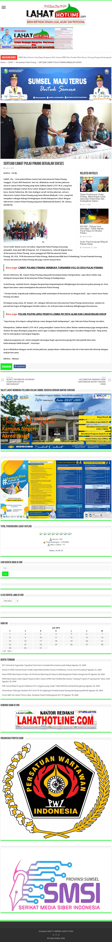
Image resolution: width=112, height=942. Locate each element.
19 (71, 641)
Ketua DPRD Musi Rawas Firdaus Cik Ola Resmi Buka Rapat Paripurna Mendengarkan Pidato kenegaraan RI (46, 674)
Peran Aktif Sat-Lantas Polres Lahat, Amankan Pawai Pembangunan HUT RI (33, 695)
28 (102, 644)
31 (41, 648)
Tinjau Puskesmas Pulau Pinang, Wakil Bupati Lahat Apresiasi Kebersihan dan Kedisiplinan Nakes (92, 197)
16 (25, 641)
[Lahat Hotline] (56, 13)
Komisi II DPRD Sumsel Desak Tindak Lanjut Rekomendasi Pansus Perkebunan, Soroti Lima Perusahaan (44, 670)
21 (102, 641)
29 (10, 648)
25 (56, 644)
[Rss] (53, 935)
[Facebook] (56, 935)
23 (25, 644)
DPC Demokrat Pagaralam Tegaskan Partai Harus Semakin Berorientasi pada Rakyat (36, 665)
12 (71, 637)
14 (102, 637)
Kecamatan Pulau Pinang (26, 62)
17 (41, 641)
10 (41, 637)
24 (41, 644)
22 (10, 644)
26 (71, 644)
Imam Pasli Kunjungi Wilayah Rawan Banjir (94, 242)
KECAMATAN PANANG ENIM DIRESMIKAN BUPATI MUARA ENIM (92, 380)
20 (87, 641)
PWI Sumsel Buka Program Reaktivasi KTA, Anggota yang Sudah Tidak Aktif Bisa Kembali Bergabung (43, 686)
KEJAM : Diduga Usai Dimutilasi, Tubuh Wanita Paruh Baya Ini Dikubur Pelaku (91, 229)
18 (56, 641)
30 (25, 648)
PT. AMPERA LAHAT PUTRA (62, 931)
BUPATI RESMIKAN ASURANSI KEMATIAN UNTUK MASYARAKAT (20, 380)
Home (3, 62)
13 (87, 637)
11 (56, 637)
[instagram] (58, 935)
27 (87, 644)
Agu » (9, 651)
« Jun (4, 651)
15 (10, 641)
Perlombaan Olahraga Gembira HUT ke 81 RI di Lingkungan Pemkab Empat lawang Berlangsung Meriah (59, 57)
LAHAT (10, 62)
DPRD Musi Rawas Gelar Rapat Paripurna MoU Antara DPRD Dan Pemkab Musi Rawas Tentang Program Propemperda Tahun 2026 (56, 679)
